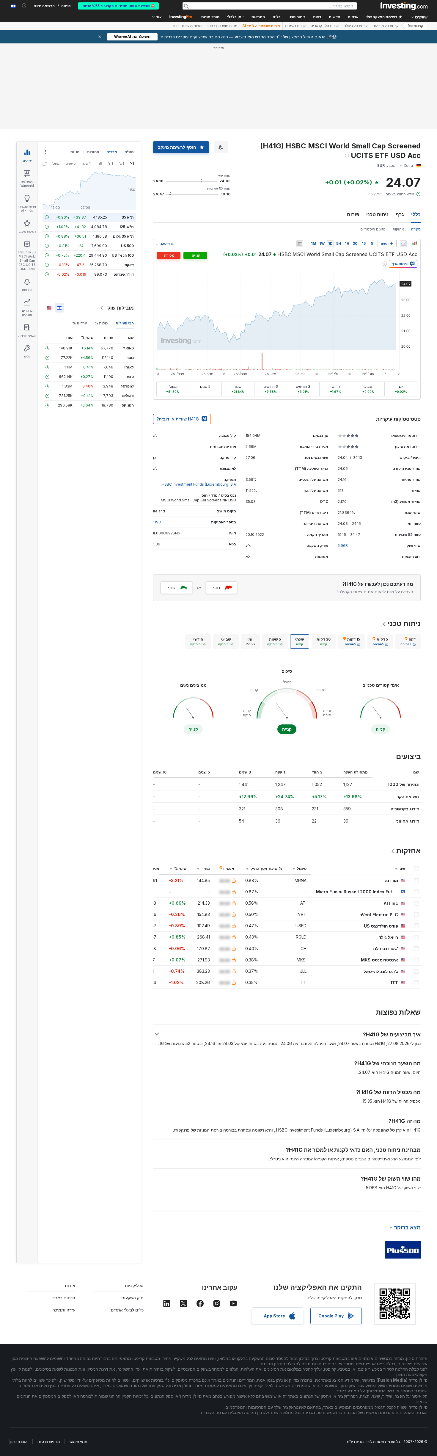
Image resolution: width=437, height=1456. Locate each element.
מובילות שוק (120, 308)
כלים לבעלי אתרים (127, 1309)
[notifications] (24, 5)
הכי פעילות (125, 323)
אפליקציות (134, 1285)
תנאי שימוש (78, 1441)
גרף (400, 214)
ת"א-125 (126, 227)
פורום (353, 214)
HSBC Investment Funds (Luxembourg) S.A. (198, 484)
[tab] (408, 641)
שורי (171, 587)
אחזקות (398, 229)
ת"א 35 (128, 217)
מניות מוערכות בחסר (222, 26)
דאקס (129, 265)
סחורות (93, 152)
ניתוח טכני (377, 214)
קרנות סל (415, 26)
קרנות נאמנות (295, 26)
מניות (75, 152)
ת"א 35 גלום (123, 236)
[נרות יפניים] (414, 243)
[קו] (403, 243)
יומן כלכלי (235, 17)
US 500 (127, 246)
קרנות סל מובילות (385, 26)
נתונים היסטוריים (373, 229)
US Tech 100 (123, 255)
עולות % (101, 323)
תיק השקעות (132, 1297)
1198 (157, 522)
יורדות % (79, 323)
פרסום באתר (63, 1297)
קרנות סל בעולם (355, 26)
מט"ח (129, 152)
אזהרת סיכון (19, 1441)
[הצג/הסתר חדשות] (299, 243)
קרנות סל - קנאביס (325, 26)
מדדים (111, 152)
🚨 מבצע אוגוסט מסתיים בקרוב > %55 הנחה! (118, 6)
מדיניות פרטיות (48, 1441)
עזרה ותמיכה (63, 1309)
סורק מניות (210, 17)
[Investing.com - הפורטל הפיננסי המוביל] (404, 6)
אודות (70, 1285)
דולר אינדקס (124, 274)
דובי (216, 587)
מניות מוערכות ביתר (187, 26)
